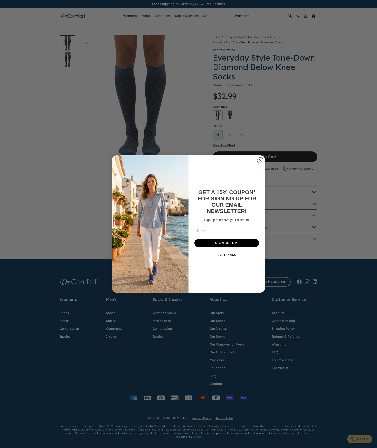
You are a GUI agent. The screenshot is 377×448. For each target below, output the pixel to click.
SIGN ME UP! (227, 243)
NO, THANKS (227, 254)
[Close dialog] (260, 160)
